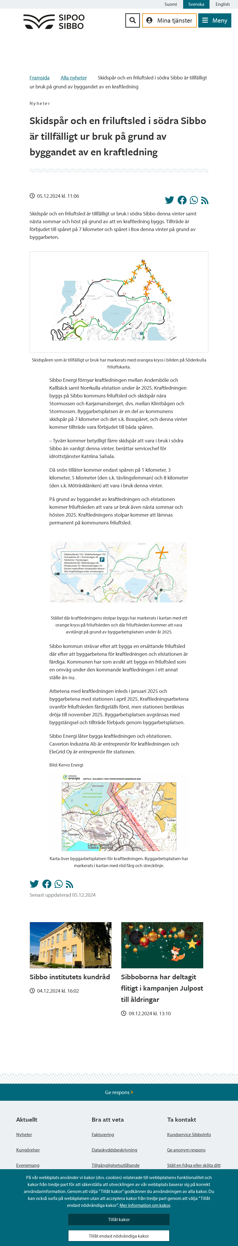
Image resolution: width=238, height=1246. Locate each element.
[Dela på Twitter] (169, 202)
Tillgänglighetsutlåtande (116, 1165)
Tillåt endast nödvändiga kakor (119, 1236)
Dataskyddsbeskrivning (114, 1150)
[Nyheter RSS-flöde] (204, 202)
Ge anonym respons (186, 1150)
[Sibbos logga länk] (54, 27)
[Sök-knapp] (132, 20)
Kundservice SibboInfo (189, 1134)
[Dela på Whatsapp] (194, 202)
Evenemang (27, 1165)
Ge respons (118, 1092)
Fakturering (103, 1134)
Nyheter (24, 1134)
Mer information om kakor (145, 1205)
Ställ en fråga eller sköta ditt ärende (194, 1168)
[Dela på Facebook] (182, 202)
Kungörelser (28, 1150)
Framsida (40, 77)
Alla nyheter (74, 77)
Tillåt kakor (119, 1219)
